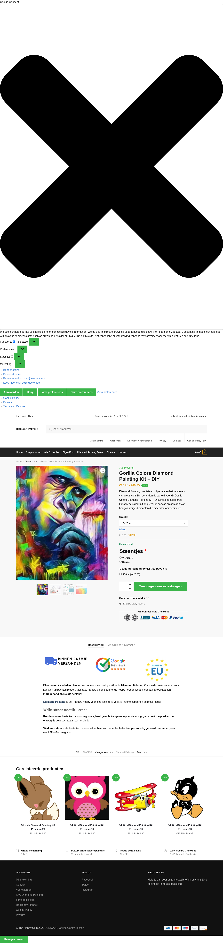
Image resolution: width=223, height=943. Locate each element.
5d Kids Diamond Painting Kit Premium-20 (38, 827)
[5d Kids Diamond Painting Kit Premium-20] (38, 798)
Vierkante (127, 558)
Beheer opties (11, 370)
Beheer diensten (12, 374)
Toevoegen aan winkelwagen (160, 586)
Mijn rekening (96, 440)
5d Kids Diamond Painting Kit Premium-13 (185, 827)
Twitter (85, 884)
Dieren (28, 461)
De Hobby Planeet (26, 905)
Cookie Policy (11, 398)
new (145, 752)
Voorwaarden (24, 889)
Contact (177, 440)
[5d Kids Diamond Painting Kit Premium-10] (136, 798)
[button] (111, 167)
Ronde (126, 562)
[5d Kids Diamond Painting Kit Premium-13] (185, 798)
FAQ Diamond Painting (29, 894)
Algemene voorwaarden (139, 440)
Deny (30, 392)
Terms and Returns (14, 406)
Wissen (122, 529)
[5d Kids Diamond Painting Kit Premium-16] (87, 798)
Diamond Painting (27, 429)
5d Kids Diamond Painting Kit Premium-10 (136, 827)
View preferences (52, 392)
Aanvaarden (11, 392)
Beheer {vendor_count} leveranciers (24, 378)
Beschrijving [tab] (96, 645)
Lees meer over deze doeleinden (22, 382)
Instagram (87, 889)
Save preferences (82, 392)
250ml (131, 574)
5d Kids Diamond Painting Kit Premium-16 (87, 827)
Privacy (7, 402)
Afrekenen (115, 440)
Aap (36, 461)
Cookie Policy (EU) (197, 440)
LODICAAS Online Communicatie (64, 928)
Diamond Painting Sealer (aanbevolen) (143, 568)
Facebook (87, 879)
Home (19, 461)
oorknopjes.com (25, 899)
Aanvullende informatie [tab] (121, 645)
